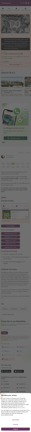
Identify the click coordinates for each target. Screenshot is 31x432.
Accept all (15, 429)
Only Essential (15, 419)
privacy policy (21, 407)
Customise (15, 424)
